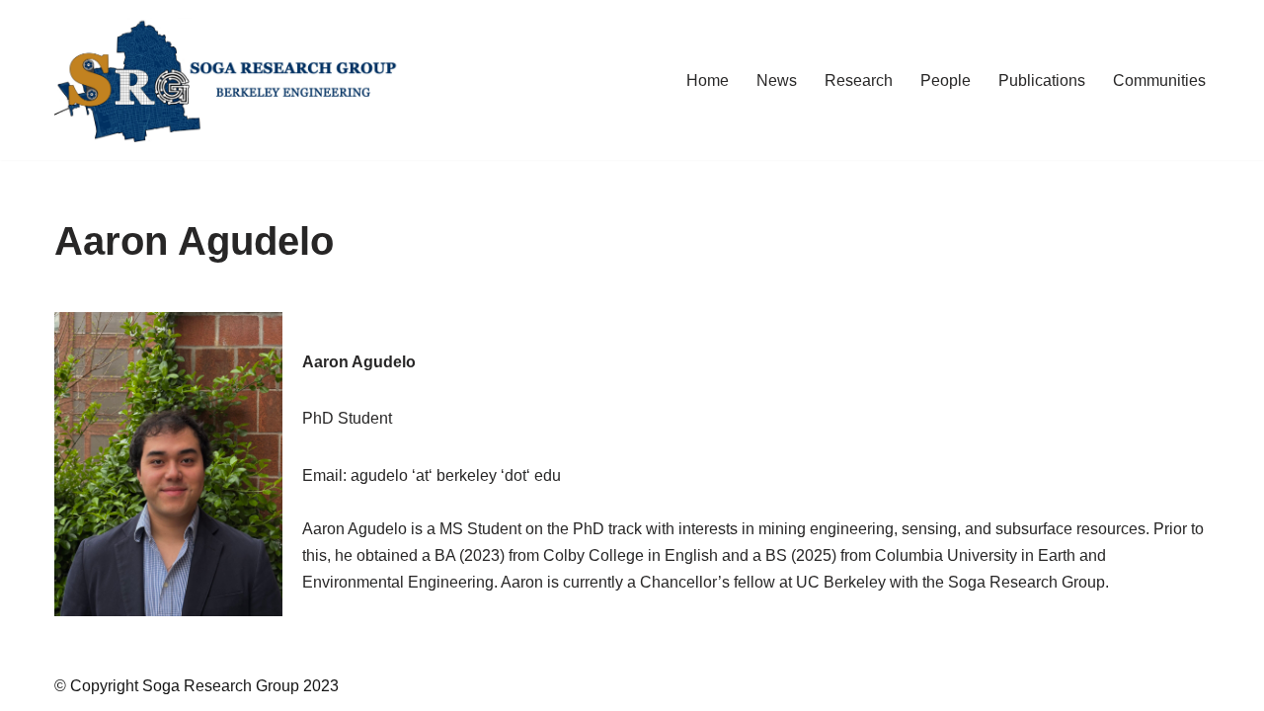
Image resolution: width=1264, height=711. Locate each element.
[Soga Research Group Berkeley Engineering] (232, 80)
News (776, 80)
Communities (1159, 80)
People (945, 80)
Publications (1041, 80)
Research (859, 80)
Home (707, 80)
